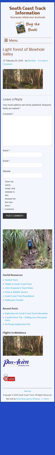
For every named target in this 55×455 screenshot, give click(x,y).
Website (7, 171)
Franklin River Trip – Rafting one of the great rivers (26, 318)
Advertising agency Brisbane (28, 399)
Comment (8, 114)
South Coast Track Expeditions (19, 296)
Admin (46, 399)
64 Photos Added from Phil (17, 324)
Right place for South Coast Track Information (26, 313)
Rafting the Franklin (14, 300)
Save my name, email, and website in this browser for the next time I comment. (10, 195)
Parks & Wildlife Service (16, 292)
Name (6, 150)
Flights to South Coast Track (18, 284)
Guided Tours (11, 280)
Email (6, 161)
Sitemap (27, 391)
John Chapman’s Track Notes (19, 288)
